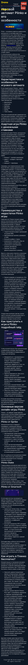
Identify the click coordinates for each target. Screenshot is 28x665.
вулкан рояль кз (11, 45)
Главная (15, 4)
